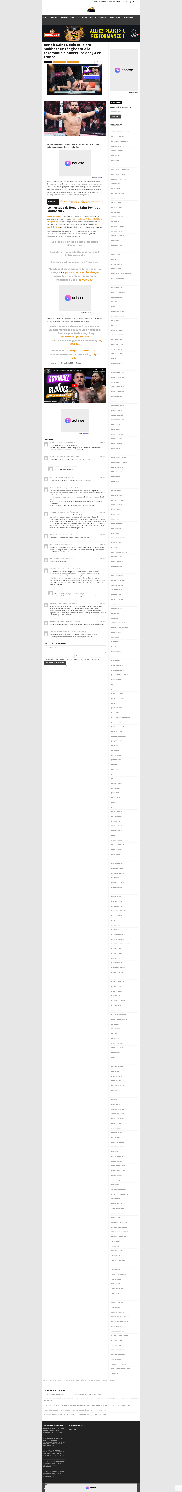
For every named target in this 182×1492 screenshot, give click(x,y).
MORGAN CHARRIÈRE (118, 1000)
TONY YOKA (115, 1293)
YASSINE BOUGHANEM (118, 1354)
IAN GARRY (115, 642)
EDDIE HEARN (115, 519)
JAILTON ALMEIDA (117, 679)
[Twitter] (130, 2)
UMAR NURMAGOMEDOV (119, 1312)
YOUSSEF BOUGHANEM (118, 1364)
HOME (45, 18)
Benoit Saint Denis (54, 216)
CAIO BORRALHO (116, 339)
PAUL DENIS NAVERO (118, 1085)
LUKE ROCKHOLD (116, 901)
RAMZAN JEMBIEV (117, 1133)
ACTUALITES (53, 18)
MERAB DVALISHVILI (118, 967)
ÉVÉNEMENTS (63, 18)
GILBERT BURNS (116, 590)
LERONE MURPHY (117, 892)
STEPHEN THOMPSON (118, 1236)
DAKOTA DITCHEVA (117, 420)
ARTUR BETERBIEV (117, 245)
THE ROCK (114, 1265)
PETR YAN (114, 1100)
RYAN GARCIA (115, 1185)
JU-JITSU (114, 802)
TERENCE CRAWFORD (118, 1260)
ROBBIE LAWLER (116, 1161)
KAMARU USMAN (116, 830)
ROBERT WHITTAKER (118, 1170)
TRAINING (111, 18)
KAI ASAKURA (115, 821)
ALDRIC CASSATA (117, 151)
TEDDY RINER (115, 1255)
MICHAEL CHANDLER (118, 977)
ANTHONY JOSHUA (117, 226)
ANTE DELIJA (115, 221)
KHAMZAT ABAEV (117, 868)
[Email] (133, 1)
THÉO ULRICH (115, 1269)
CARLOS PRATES (116, 349)
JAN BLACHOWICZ (117, 694)
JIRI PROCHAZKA (116, 731)
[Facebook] (123, 1)
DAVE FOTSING (116, 453)
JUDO (113, 807)
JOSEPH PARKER (116, 783)
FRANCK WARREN (117, 561)
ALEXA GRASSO (116, 160)
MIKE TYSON (115, 996)
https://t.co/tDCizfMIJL (84, 350)
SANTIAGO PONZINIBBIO (119, 1194)
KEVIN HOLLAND (116, 849)
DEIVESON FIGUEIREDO (118, 457)
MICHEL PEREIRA (116, 991)
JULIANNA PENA (116, 812)
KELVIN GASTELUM (117, 845)
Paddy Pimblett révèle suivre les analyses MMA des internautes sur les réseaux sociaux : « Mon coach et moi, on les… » (54, 1441)
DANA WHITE (115, 429)
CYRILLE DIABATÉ (117, 415)
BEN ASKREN (115, 283)
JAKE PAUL (114, 684)
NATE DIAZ (115, 1024)
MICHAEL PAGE (116, 986)
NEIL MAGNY (115, 1029)
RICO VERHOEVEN (117, 1156)
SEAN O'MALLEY (116, 1203)
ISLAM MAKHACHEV (73, 62)
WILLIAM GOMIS (116, 1340)
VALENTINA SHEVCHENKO (119, 1321)
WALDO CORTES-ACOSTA (119, 1336)
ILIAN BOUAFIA (116, 660)
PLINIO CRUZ (115, 1104)
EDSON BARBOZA (117, 524)
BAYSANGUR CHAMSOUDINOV (121, 273)
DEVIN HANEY (115, 481)
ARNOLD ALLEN (116, 240)
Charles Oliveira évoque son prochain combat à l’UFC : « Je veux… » (77, 1394)
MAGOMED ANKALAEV (118, 911)
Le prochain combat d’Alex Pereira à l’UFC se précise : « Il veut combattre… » (78, 1410)
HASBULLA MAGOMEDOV (119, 627)
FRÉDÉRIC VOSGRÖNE (118, 571)
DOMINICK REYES (117, 495)
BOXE (113, 306)
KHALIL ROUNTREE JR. (118, 863)
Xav (51, 477)
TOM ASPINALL (116, 1284)
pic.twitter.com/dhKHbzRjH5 (82, 272)
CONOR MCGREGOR (117, 401)
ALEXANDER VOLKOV (118, 174)
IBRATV (113, 646)
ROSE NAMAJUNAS (117, 1180)
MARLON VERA (116, 925)
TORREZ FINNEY (116, 1298)
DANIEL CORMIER (117, 434)
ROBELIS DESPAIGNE (118, 1166)
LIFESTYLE (92, 18)
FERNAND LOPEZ (116, 542)
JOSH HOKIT (115, 793)
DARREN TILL (115, 448)
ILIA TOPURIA (115, 656)
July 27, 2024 (86, 279)
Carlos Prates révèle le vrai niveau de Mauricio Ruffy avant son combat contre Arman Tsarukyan (92, 1405)
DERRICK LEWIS (116, 476)
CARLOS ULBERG (116, 354)
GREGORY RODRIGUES (118, 623)
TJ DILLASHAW (116, 1279)
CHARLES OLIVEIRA (117, 377)
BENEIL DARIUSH (116, 288)
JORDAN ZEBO (116, 769)
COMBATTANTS (75, 18)
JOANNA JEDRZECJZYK (118, 736)
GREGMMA (114, 618)
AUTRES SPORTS (129, 18)
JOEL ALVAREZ (116, 755)
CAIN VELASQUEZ (117, 335)
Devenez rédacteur (107, 2)
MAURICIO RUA (116, 948)
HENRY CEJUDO (116, 632)
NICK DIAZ (114, 1033)
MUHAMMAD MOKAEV (118, 1015)
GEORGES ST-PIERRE (118, 580)
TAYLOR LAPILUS (117, 1251)
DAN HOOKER (115, 424)
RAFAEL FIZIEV (116, 1123)
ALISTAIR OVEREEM (117, 193)
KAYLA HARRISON (117, 840)
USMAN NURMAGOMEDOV (120, 1317)
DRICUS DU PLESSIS (117, 500)
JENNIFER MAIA (116, 722)
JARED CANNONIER (117, 698)
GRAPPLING (115, 613)
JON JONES (114, 764)
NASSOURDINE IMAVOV (119, 1019)
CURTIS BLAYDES (117, 410)
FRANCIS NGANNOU (117, 557)
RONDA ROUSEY (116, 1175)
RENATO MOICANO (117, 1147)
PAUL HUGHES (116, 1090)
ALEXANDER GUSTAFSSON (120, 165)
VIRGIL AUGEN (116, 1326)
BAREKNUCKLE (116, 269)
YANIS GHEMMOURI (117, 1350)
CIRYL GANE (115, 382)
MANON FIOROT (116, 915)
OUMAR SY (114, 1057)
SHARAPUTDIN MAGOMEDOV (120, 1222)
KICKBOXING (115, 878)
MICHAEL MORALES (117, 982)
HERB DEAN (115, 637)
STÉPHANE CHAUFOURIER (119, 1232)
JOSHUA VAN (115, 797)
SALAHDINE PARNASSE (118, 1189)
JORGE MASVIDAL (117, 774)
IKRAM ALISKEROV (117, 651)
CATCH (113, 358)
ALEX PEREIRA (116, 155)
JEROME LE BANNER (117, 727)
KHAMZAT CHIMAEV (118, 873)
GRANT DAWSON (116, 609)
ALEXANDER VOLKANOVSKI (120, 170)
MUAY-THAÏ (115, 1010)
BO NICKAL (114, 302)
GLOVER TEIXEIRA (117, 599)
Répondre (103, 443)
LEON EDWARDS (116, 887)
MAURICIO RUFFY (117, 953)
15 (103, 62)
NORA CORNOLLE (117, 1043)
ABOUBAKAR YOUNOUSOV (120, 141)
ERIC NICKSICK (116, 528)
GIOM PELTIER (116, 594)
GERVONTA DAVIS (117, 585)
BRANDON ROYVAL (117, 316)
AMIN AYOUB (115, 212)
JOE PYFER (114, 745)
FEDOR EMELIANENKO (118, 538)
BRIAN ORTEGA (116, 321)
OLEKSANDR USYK (117, 1048)
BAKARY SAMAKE (117, 264)
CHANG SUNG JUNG (117, 373)
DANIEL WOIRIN (116, 443)
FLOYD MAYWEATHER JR (119, 552)
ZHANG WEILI (115, 1373)
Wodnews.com (72, 1429)
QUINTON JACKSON (117, 1114)
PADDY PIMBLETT (117, 1066)
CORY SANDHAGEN (117, 406)
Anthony (97, 62)
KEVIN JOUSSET (116, 854)
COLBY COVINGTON (117, 391)
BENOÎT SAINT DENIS (59, 62)
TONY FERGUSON (117, 1288)
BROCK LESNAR (116, 325)
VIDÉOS (84, 18)
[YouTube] (126, 1)
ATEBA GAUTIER (116, 250)
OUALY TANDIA (116, 1052)
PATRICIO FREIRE (117, 1076)
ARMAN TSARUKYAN (118, 236)
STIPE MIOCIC (115, 1241)
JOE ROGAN (115, 750)
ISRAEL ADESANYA (117, 670)
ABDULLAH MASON (117, 136)
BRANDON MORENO (117, 311)
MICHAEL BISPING (117, 972)
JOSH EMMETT (116, 788)
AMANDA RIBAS (116, 207)
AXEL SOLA (115, 259)
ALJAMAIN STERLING (118, 198)
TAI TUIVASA (115, 1246)
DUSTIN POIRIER (116, 505)
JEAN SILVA (115, 712)
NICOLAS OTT (116, 1038)
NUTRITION (102, 18)
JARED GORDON (116, 703)
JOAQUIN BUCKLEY (117, 741)
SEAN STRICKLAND (117, 1208)
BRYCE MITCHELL (117, 330)
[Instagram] (137, 1)
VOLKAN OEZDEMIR (117, 1331)
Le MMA (119, 18)
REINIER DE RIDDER (117, 1142)
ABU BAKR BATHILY (117, 146)
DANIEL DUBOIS (116, 439)
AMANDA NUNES (116, 203)
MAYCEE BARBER (116, 963)
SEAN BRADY (115, 1199)
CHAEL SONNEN (116, 368)
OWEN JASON (115, 1062)
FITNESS (114, 547)
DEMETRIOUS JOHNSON (119, 462)
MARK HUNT (115, 920)
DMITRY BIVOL (116, 491)
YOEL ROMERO (116, 1359)
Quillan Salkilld (117, 1109)
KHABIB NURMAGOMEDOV (119, 859)
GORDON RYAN (116, 604)
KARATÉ (114, 835)
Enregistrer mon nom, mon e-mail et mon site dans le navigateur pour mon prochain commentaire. (72, 659)
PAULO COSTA (116, 1095)
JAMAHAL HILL (116, 689)
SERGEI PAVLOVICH (117, 1213)
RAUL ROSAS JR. (116, 1137)
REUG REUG (115, 1151)
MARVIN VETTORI (117, 930)
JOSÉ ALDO (114, 779)
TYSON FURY (115, 1307)
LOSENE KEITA (116, 897)
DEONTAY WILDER (117, 467)
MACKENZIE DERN (117, 906)
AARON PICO (115, 126)
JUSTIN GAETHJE (116, 816)
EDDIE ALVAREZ (116, 509)
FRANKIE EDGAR (116, 566)
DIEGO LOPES (115, 486)
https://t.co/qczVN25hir (75, 336)
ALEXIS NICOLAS (116, 184)
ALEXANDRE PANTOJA (118, 179)
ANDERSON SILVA (117, 217)
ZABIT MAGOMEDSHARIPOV (120, 1369)
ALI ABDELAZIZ (116, 188)
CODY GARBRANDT (117, 387)
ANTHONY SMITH (117, 231)
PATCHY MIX (115, 1071)
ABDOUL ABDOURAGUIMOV (120, 132)
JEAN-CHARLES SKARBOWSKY (121, 717)
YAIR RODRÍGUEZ (117, 1345)
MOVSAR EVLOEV (116, 1005)
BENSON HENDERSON (118, 297)
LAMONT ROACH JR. (117, 882)
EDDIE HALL (115, 514)
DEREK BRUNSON (116, 472)
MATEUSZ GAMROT (117, 934)
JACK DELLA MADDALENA (119, 675)
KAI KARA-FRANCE (117, 826)
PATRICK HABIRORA (117, 1081)
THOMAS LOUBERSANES (119, 1274)
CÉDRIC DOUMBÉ (116, 363)
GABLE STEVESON (117, 576)
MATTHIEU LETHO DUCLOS (120, 944)
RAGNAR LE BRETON (118, 1128)
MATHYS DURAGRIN (117, 939)
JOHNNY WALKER (116, 760)
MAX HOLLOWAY (116, 958)
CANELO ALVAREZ (117, 344)
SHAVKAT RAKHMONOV (119, 1227)
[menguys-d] (91, 33)
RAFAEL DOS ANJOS (117, 1118)
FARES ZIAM (115, 533)
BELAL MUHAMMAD (117, 278)
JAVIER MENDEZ (116, 708)
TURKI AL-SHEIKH (117, 1303)
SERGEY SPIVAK (116, 1218)
